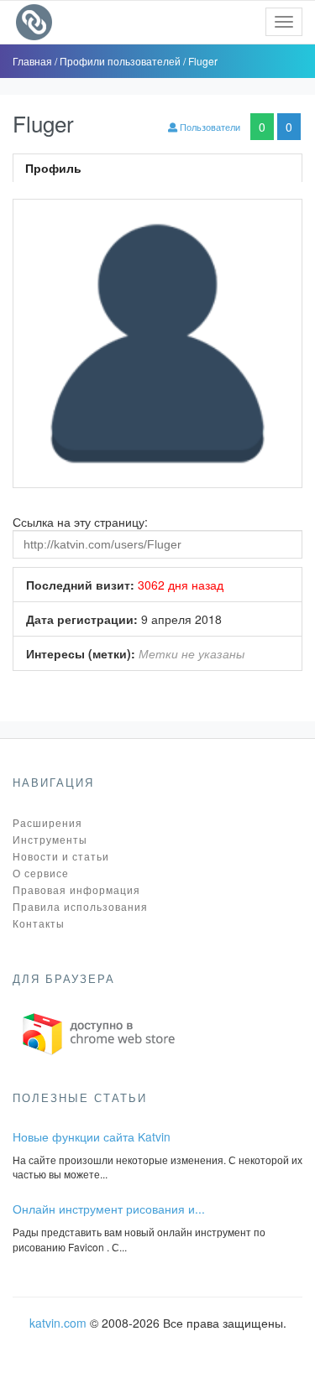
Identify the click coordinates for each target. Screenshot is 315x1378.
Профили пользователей (121, 61)
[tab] (157, 167)
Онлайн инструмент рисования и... (109, 1208)
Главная (34, 61)
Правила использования (80, 906)
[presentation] (157, 167)
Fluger (203, 61)
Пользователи (208, 126)
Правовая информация (76, 889)
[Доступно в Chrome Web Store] (99, 1032)
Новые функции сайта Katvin (92, 1136)
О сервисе (41, 873)
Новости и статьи (61, 856)
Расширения (47, 822)
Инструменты (50, 839)
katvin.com (58, 1322)
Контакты (39, 923)
